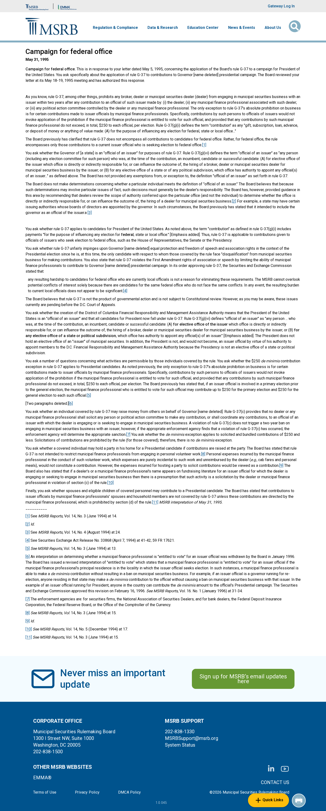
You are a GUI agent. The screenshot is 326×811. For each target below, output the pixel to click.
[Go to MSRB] (37, 6)
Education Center (203, 28)
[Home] (52, 26)
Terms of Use (44, 792)
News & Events (241, 28)
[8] (203, 454)
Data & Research (162, 28)
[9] (281, 465)
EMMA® (42, 777)
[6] (71, 403)
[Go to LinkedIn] (271, 768)
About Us (273, 28)
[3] (90, 212)
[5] (89, 395)
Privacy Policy (87, 792)
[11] (155, 502)
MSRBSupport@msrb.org (191, 738)
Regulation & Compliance (115, 28)
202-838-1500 (48, 751)
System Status (180, 745)
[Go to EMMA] (67, 6)
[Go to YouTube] (285, 769)
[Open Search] (295, 26)
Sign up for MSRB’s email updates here (243, 679)
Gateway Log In (281, 6)
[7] (128, 434)
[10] (110, 482)
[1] (204, 145)
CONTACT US (275, 782)
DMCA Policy (129, 792)
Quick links (273, 800)
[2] (234, 201)
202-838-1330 (180, 731)
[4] (125, 291)
